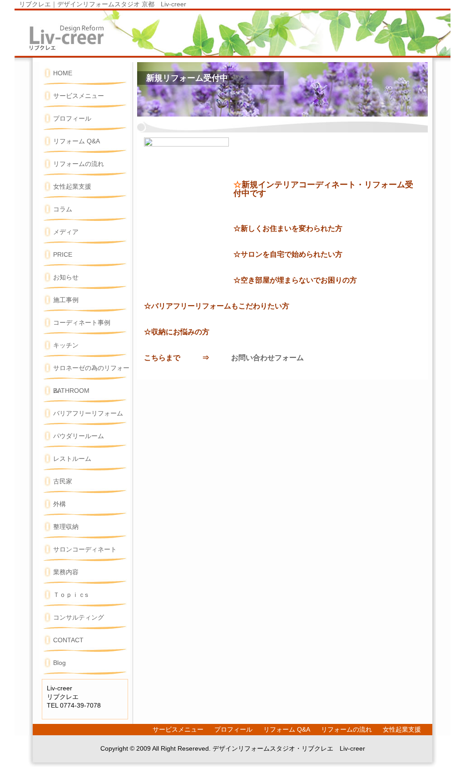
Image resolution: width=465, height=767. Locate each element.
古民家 (62, 481)
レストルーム (72, 458)
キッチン (66, 345)
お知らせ (66, 277)
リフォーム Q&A (76, 141)
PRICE (62, 254)
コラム (62, 209)
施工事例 (66, 300)
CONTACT (68, 640)
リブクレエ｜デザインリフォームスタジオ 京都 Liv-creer (102, 4)
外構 (59, 504)
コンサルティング (78, 617)
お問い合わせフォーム (267, 358)
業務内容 (66, 572)
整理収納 (66, 526)
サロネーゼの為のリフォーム (91, 372)
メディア (66, 232)
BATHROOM (71, 390)
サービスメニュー (78, 96)
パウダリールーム (78, 436)
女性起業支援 (72, 186)
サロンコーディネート (85, 549)
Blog (59, 663)
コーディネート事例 (81, 322)
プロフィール (72, 118)
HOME (62, 73)
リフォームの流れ (78, 164)
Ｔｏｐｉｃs (70, 594)
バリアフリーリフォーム (88, 413)
